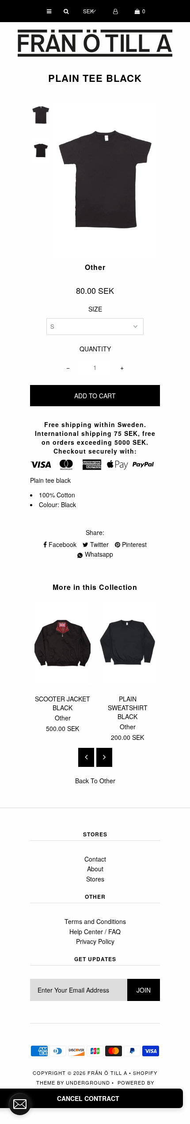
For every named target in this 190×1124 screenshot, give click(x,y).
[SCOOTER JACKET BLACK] (62, 682)
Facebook (61, 544)
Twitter (98, 544)
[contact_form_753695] (20, 1104)
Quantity (95, 348)
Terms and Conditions (95, 921)
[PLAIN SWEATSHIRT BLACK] (127, 682)
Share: (95, 532)
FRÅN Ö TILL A (107, 1072)
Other (107, 780)
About (95, 868)
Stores (95, 878)
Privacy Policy (95, 941)
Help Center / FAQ (95, 931)
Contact (95, 859)
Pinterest (133, 544)
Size (95, 308)
